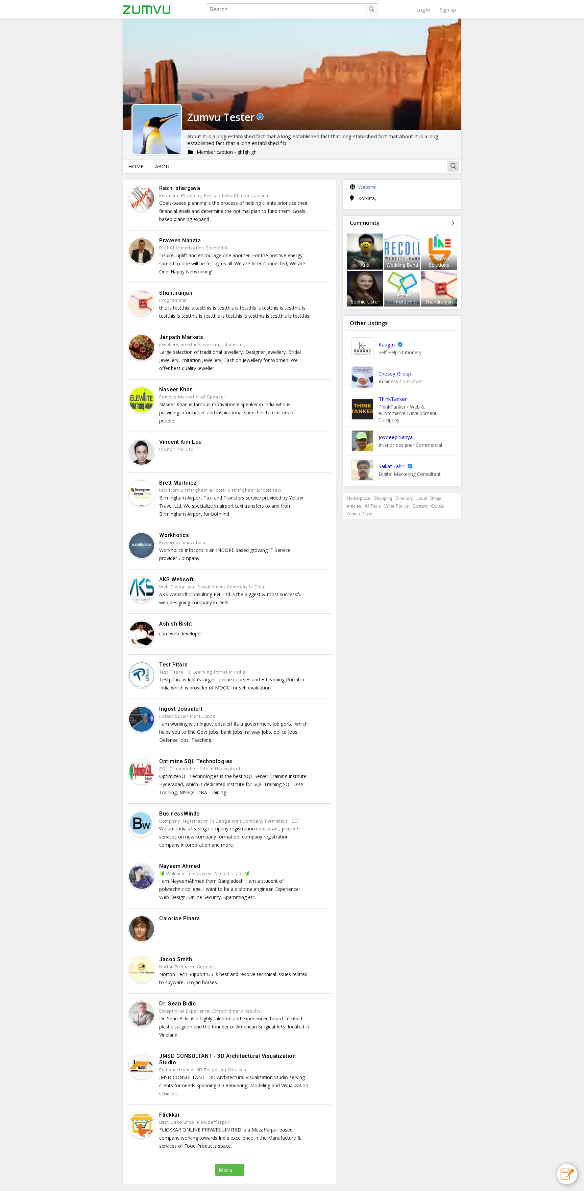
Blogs (435, 498)
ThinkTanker (393, 398)
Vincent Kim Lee (180, 442)
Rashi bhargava (179, 188)
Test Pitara (173, 664)
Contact (420, 506)
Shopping (383, 498)
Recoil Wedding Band (402, 261)
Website (367, 187)
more (226, 1169)
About (164, 166)
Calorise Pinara (179, 918)
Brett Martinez (178, 483)
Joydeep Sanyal (396, 437)
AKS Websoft (176, 579)
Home (136, 166)
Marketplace (358, 498)
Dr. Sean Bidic (177, 1003)
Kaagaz (387, 344)
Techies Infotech (402, 298)
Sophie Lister (365, 301)
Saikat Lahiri (392, 466)
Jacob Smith (175, 959)
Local (421, 498)
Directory (404, 498)
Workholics (174, 535)
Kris (365, 265)
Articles (353, 506)
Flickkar (169, 1115)
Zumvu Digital (359, 514)
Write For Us (396, 506)
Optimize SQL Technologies (196, 761)
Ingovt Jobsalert (180, 709)
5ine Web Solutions (439, 261)
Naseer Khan (176, 389)
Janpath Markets (181, 337)
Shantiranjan (175, 293)
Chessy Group (395, 373)
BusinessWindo (179, 813)
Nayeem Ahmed (179, 866)
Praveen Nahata (180, 240)
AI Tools (373, 506)
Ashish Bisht (175, 624)
